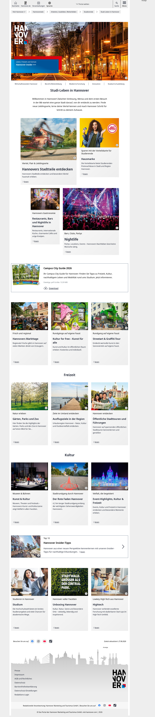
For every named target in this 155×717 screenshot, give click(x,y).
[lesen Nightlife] (91, 221)
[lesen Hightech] (110, 599)
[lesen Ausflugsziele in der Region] (70, 413)
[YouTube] (44, 641)
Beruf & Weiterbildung (53, 84)
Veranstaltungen (38, 6)
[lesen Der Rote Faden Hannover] (70, 493)
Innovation (96, 84)
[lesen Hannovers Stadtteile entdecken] (48, 151)
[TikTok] (50, 641)
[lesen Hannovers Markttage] (29, 333)
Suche (117, 6)
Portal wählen (84, 4)
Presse (17, 671)
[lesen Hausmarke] (99, 147)
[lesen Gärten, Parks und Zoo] (29, 413)
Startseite (15, 6)
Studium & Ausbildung (116, 84)
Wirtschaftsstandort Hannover (26, 84)
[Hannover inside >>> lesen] (69, 51)
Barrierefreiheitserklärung (26, 687)
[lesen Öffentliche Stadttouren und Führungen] (110, 413)
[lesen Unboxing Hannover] (70, 599)
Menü (124, 6)
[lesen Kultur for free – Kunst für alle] (70, 333)
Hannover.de (26, 6)
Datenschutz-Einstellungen (26, 691)
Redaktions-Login (22, 695)
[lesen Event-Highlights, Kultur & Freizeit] (110, 493)
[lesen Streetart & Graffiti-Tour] (110, 333)
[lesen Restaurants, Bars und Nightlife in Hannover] (45, 216)
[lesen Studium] (29, 599)
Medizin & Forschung (77, 84)
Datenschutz (20, 683)
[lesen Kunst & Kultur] (29, 493)
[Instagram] (38, 641)
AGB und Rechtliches (23, 679)
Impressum (19, 675)
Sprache (49, 6)
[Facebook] (32, 641)
